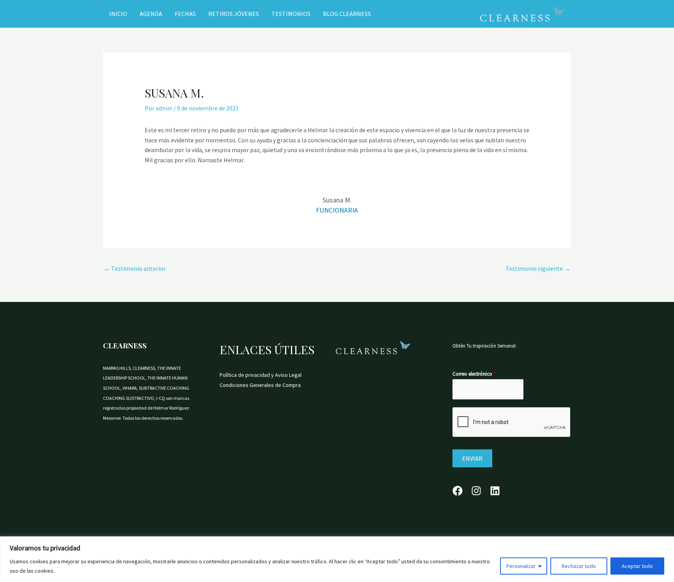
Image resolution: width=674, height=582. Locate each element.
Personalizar (521, 566)
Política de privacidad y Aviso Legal (261, 374)
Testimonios (290, 14)
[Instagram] (476, 491)
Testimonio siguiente (538, 268)
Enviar (472, 458)
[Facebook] (457, 491)
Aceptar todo (637, 566)
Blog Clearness (347, 14)
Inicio (118, 14)
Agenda (151, 14)
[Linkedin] (495, 491)
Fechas (185, 14)
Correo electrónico (473, 374)
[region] (337, 559)
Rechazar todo (579, 566)
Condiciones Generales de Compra (260, 385)
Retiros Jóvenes (233, 14)
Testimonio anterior (135, 268)
